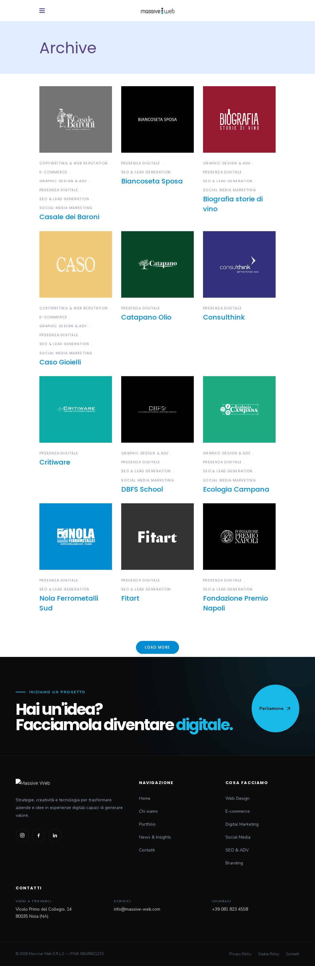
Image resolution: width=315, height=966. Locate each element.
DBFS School (142, 489)
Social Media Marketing (65, 207)
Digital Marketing (242, 824)
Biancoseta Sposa (152, 181)
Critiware (54, 462)
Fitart (130, 598)
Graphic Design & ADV (63, 181)
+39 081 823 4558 (230, 909)
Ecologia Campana (236, 489)
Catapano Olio (146, 317)
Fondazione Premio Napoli (235, 603)
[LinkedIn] (55, 835)
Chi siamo (148, 811)
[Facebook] (38, 835)
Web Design (237, 798)
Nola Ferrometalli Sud (68, 603)
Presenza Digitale (58, 189)
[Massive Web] (71, 783)
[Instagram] (22, 835)
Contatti (147, 850)
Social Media (237, 837)
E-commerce (53, 172)
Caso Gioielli (60, 362)
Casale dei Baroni (69, 217)
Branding (234, 863)
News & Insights (155, 837)
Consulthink (224, 317)
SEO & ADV (237, 850)
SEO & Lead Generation (64, 198)
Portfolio (147, 824)
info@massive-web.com (137, 909)
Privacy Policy (240, 954)
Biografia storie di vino (233, 204)
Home (144, 798)
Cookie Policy (268, 954)
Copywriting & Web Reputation (73, 163)
